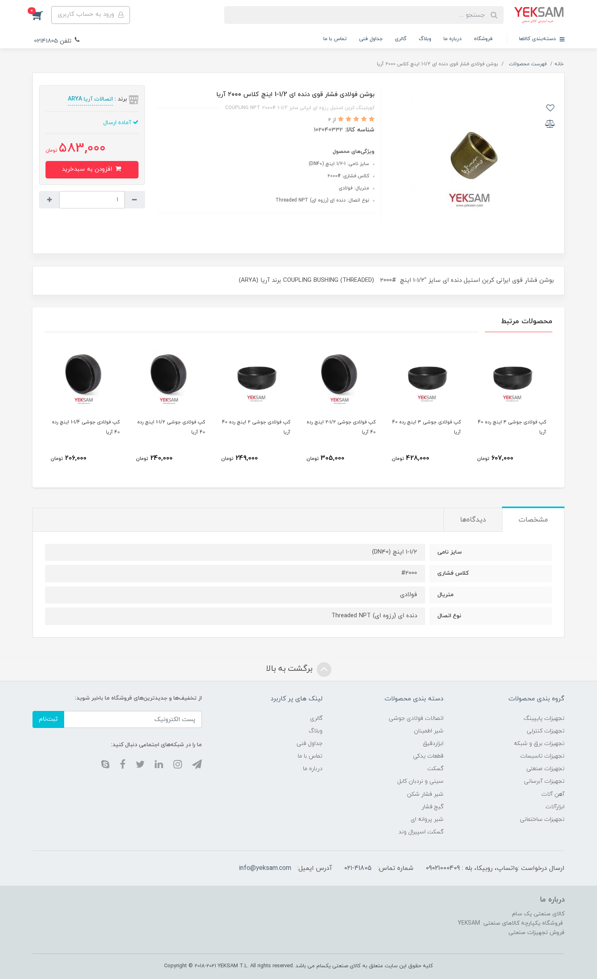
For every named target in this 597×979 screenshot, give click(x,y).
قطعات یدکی (428, 756)
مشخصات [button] (533, 520)
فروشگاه (483, 39)
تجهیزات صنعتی (545, 769)
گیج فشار (432, 807)
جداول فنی (371, 39)
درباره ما (452, 39)
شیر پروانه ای (427, 819)
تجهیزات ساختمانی (542, 819)
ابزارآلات (555, 807)
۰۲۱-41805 (358, 868)
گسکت (435, 769)
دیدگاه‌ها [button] (473, 520)
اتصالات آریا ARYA (90, 99)
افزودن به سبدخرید (88, 169)
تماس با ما (335, 39)
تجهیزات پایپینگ (544, 718)
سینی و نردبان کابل (420, 781)
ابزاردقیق (433, 743)
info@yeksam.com (265, 868)
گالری (401, 39)
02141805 (46, 41)
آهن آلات (553, 794)
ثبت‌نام (48, 719)
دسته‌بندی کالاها (538, 39)
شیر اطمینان (428, 731)
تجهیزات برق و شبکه (539, 743)
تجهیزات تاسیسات (542, 756)
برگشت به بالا (290, 668)
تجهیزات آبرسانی (544, 781)
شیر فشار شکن (425, 794)
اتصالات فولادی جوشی (416, 718)
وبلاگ (425, 39)
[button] (41, 15)
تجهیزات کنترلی (546, 731)
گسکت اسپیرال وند (420, 832)
